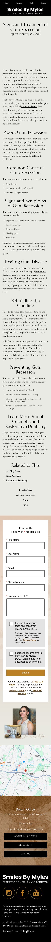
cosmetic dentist (29, 106)
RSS (25, 505)
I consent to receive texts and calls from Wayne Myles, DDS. (28, 633)
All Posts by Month (25, 494)
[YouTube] (36, 893)
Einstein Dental (39, 925)
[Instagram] (9, 893)
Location (19, 3)
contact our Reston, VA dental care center (23, 442)
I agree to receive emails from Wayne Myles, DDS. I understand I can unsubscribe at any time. (28, 657)
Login (31, 931)
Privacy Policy (29, 640)
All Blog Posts (13, 471)
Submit (25, 672)
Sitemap (7, 931)
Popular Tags (25, 489)
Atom (25, 500)
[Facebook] (22, 893)
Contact (44, 3)
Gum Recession (13, 475)
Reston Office (25, 809)
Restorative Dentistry (16, 480)
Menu (6, 3)
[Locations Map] (25, 770)
